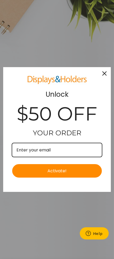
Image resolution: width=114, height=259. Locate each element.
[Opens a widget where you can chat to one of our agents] (94, 233)
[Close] (104, 73)
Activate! (57, 171)
